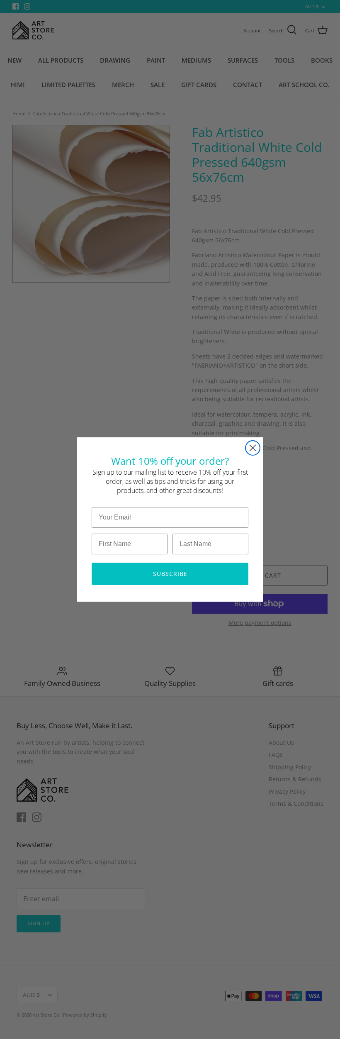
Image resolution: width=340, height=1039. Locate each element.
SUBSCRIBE (170, 574)
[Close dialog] (252, 448)
